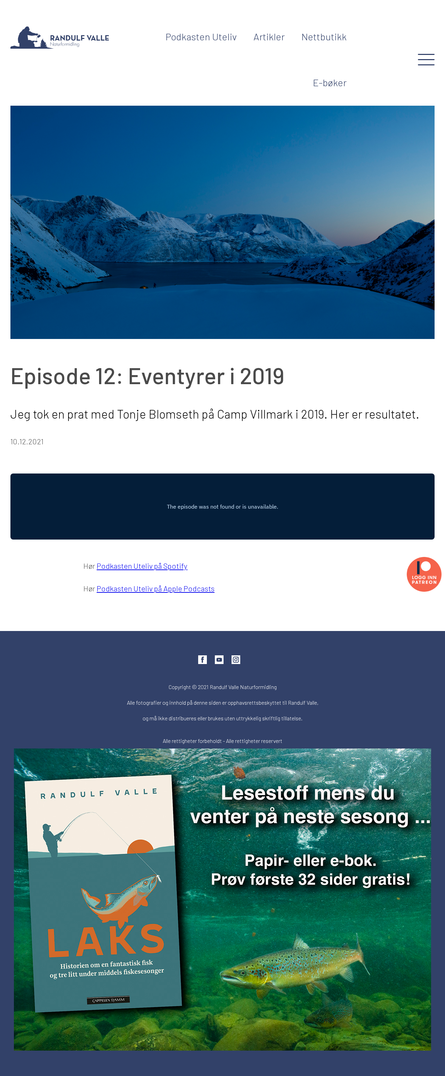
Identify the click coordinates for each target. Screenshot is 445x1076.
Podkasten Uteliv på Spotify (142, 565)
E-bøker (330, 82)
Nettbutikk (324, 36)
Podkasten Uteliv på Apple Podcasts (156, 588)
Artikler (269, 36)
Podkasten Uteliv (201, 36)
